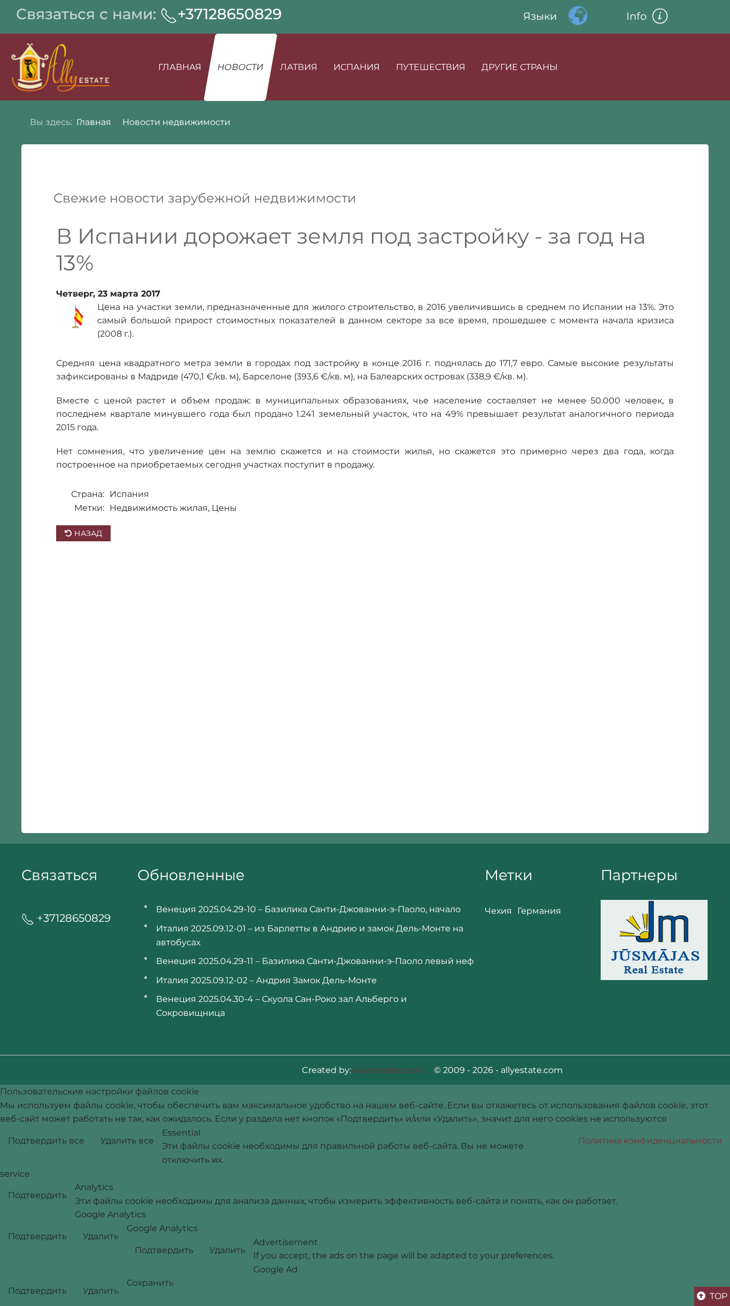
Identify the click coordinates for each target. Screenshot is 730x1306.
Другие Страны (520, 67)
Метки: (89, 508)
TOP (717, 1296)
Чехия (498, 911)
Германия (539, 911)
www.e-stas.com (388, 1070)
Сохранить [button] (150, 1283)
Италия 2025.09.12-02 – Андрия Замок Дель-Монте (266, 980)
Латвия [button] (298, 67)
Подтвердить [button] (37, 1195)
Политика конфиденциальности (650, 1141)
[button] (670, 16)
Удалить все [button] (127, 1141)
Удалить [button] (101, 1236)
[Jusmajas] (654, 939)
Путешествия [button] (430, 67)
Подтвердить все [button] (46, 1141)
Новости (241, 67)
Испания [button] (356, 67)
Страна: (87, 494)
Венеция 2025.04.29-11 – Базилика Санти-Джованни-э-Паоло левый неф (315, 961)
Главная (179, 67)
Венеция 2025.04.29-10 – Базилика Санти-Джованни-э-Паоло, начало (308, 909)
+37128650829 (229, 14)
